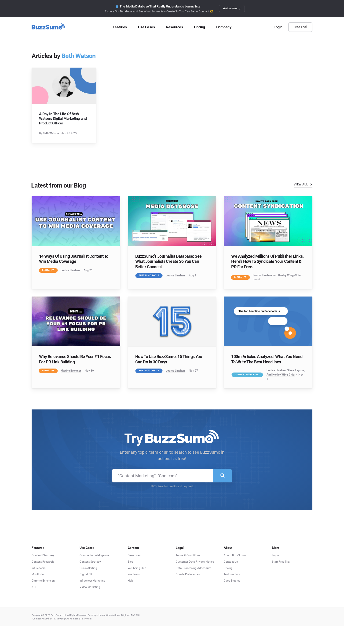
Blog (130, 561)
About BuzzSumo (235, 555)
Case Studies (232, 580)
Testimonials (232, 574)
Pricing (228, 568)
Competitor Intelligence (94, 555)
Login (275, 555)
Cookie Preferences (188, 574)
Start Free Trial (281, 561)
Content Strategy (90, 561)
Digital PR (48, 270)
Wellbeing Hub (137, 568)
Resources (134, 555)
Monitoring (38, 574)
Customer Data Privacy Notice (195, 561)
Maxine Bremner (71, 370)
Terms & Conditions (188, 555)
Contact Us (231, 561)
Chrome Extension (43, 580)
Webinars (134, 574)
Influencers (38, 568)
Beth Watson (51, 133)
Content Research (43, 561)
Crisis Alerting (88, 568)
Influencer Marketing (92, 580)
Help (131, 580)
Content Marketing (247, 374)
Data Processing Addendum (193, 568)
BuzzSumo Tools (149, 275)
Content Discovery (43, 555)
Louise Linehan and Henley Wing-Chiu (277, 275)
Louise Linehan (70, 270)
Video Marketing (90, 587)
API (34, 587)
